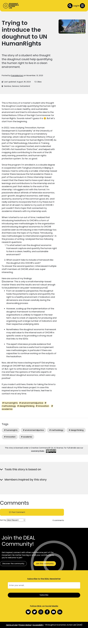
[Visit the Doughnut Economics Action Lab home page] (11, 5)
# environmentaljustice (31, 402)
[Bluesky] (28, 611)
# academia (26, 436)
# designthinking (25, 406)
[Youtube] (53, 611)
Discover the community (13, 563)
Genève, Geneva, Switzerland (17, 86)
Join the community (45, 563)
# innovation (42, 406)
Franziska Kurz (17, 75)
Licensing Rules (37, 450)
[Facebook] (47, 611)
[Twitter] (34, 611)
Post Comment (18, 512)
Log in (76, 5)
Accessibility (38, 625)
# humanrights (10, 402)
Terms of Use (12, 625)
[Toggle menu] (82, 5)
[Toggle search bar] (70, 5)
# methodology (56, 430)
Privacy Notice (25, 625)
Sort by (3, 520)
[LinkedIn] (59, 611)
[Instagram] (40, 611)
